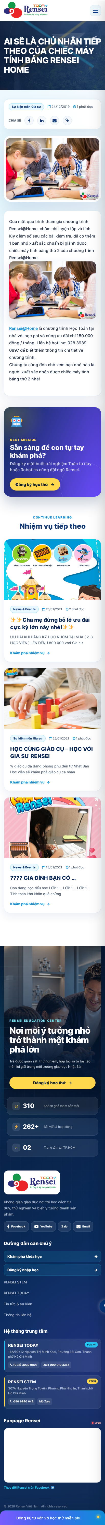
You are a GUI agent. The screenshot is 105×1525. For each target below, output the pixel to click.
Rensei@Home (23, 328)
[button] (95, 10)
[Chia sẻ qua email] (54, 120)
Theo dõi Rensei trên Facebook (26, 1487)
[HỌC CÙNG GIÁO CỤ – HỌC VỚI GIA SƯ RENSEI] (52, 698)
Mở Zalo (44, 1401)
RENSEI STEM (15, 1282)
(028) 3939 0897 (24, 1365)
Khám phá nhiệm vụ (30, 653)
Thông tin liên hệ (17, 1315)
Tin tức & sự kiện (18, 1304)
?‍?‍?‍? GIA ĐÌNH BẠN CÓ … (43, 878)
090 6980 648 (22, 1401)
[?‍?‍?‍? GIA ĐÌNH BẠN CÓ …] (52, 827)
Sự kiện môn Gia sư (26, 107)
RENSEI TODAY (16, 1293)
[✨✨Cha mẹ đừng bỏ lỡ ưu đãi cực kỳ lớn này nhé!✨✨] (52, 569)
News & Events (24, 609)
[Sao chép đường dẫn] (67, 120)
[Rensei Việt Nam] (25, 10)
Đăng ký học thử (35, 484)
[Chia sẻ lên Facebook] (29, 120)
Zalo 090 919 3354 (56, 1365)
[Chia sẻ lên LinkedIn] (41, 120)
